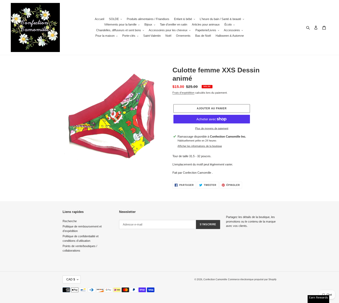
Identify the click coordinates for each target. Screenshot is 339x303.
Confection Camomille (215, 279)
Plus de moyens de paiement (211, 128)
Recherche (70, 221)
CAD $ (70, 279)
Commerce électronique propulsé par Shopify (252, 279)
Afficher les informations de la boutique (200, 146)
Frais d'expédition (183, 92)
